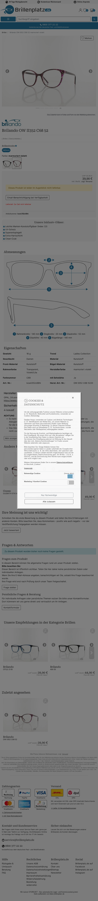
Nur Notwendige (49, 495)
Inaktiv (72, 482)
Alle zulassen (49, 501)
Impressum (28, 468)
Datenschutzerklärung (65, 462)
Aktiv (70, 476)
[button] (71, 476)
